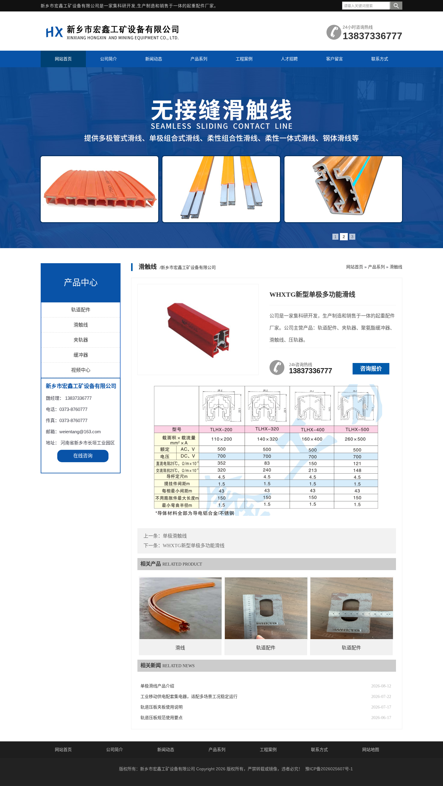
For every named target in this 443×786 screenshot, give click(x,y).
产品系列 (376, 266)
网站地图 (370, 749)
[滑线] (180, 608)
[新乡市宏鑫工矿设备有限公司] (116, 43)
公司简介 (114, 749)
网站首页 (354, 266)
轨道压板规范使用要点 (161, 717)
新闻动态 (165, 749)
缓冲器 (81, 355)
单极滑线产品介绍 (157, 686)
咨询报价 (371, 369)
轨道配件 (80, 309)
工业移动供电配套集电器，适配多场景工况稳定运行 (188, 696)
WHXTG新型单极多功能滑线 (194, 545)
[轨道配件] (266, 608)
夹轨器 (81, 339)
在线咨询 (83, 455)
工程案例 (268, 749)
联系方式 (319, 749)
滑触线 (81, 324)
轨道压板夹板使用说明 (161, 707)
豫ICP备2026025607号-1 (329, 768)
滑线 (180, 647)
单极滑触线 (175, 535)
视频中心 (80, 370)
